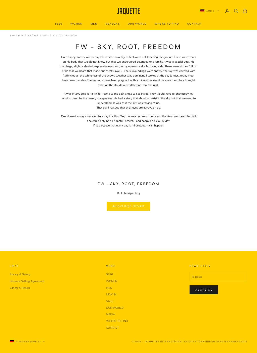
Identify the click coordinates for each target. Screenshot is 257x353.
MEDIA (110, 314)
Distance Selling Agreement (27, 281)
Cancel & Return (20, 288)
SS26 (58, 23)
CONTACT (194, 23)
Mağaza (33, 35)
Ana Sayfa (16, 35)
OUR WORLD (137, 23)
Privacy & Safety (20, 274)
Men (94, 23)
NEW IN (111, 294)
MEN (109, 288)
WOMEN (111, 281)
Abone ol (203, 290)
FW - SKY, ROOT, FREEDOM (60, 35)
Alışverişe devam (128, 206)
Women (76, 23)
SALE (109, 301)
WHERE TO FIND (167, 23)
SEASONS (113, 23)
